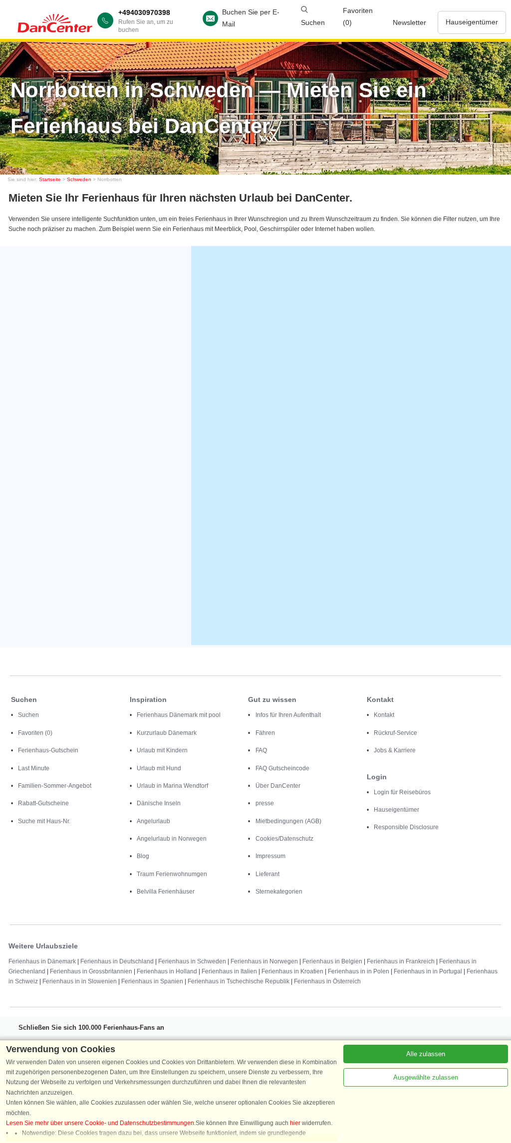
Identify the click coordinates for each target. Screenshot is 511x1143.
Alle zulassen (425, 1054)
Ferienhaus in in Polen (358, 971)
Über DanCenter (278, 785)
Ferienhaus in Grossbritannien (91, 971)
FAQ (261, 750)
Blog (143, 856)
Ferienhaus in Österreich (327, 981)
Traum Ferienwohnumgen (172, 874)
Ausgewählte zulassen (425, 1077)
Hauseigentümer (472, 22)
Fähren (265, 732)
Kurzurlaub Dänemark (167, 732)
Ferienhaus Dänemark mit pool (179, 714)
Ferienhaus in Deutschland (117, 961)
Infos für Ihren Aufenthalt (288, 714)
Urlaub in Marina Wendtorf (172, 785)
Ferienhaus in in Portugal (428, 971)
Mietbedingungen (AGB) (288, 821)
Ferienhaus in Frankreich (401, 961)
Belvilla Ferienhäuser (166, 891)
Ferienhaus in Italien (229, 971)
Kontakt (384, 714)
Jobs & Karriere (395, 750)
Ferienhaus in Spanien (152, 981)
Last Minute (33, 768)
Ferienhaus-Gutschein (48, 750)
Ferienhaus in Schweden (192, 961)
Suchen (28, 714)
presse (265, 803)
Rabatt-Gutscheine (43, 803)
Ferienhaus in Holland (167, 971)
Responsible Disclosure (406, 827)
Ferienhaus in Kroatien (292, 971)
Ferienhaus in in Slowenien (79, 981)
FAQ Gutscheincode (282, 768)
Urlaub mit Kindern (162, 750)
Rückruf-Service (395, 732)
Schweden (79, 179)
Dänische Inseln (159, 803)
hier (295, 1123)
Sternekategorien (279, 891)
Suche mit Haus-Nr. (44, 821)
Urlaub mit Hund (159, 768)
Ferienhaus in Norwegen (264, 961)
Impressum (270, 856)
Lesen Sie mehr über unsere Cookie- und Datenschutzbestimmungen (100, 1123)
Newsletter (409, 22)
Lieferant (267, 874)
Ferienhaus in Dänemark (42, 961)
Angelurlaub (153, 821)
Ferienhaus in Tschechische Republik (238, 981)
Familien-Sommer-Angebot (54, 785)
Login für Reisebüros (402, 792)
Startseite (50, 179)
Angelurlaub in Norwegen (172, 838)
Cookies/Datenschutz (284, 838)
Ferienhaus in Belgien (332, 961)
